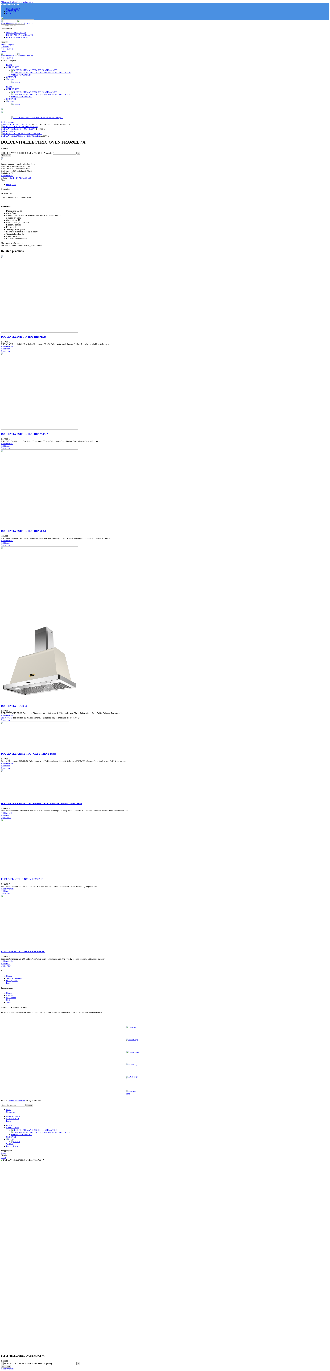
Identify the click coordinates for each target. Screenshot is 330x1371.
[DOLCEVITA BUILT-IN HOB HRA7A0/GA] (39, 429)
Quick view (6, 351)
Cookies (9, 976)
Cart (8, 1000)
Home (4, 124)
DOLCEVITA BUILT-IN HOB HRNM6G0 (23, 531)
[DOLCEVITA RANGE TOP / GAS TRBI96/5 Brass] (35, 749)
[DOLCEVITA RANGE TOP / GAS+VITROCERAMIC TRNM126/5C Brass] (36, 798)
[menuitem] (10, 79)
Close (3, 1153)
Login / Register (12, 1146)
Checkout (10, 995)
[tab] (11, 184)
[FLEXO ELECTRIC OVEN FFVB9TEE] (39, 947)
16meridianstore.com (16, 1100)
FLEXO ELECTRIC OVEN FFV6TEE (22, 879)
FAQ (8, 983)
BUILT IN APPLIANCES (17, 37)
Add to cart (6, 156)
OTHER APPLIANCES (16, 33)
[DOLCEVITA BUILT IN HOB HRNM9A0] (39, 332)
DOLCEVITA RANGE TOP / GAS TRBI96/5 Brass (28, 753)
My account (11, 998)
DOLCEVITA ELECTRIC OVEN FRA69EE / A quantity (28, 153)
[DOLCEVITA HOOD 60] (39, 623)
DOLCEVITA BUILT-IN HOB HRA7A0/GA (24, 434)
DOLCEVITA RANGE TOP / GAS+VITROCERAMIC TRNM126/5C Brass (41, 803)
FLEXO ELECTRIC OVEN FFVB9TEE (23, 951)
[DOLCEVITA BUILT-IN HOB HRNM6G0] (39, 526)
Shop (8, 1002)
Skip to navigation (8, 2)
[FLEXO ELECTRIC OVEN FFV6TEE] (38, 874)
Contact (9, 993)
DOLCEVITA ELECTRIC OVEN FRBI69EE (20, 136)
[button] (5, 349)
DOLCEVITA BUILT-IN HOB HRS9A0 (18, 129)
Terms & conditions (14, 978)
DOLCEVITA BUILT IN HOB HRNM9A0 (23, 336)
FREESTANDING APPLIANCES (20, 35)
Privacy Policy (12, 981)
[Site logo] (9, 23)
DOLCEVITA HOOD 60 (14, 706)
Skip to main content (24, 2)
